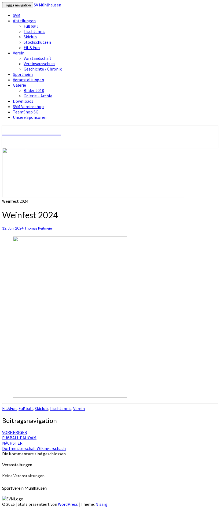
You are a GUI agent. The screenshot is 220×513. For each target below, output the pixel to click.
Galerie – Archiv (38, 95)
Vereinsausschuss (39, 63)
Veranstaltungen (28, 79)
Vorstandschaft (37, 58)
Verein (18, 53)
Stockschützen (37, 42)
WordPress (68, 504)
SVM (16, 15)
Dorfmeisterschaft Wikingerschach (34, 445)
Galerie (19, 85)
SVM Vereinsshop (28, 106)
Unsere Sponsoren (29, 117)
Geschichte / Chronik (43, 69)
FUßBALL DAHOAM (19, 435)
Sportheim (23, 74)
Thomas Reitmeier (38, 228)
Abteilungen (24, 20)
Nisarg (102, 504)
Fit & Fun (32, 47)
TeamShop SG (25, 112)
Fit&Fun (9, 408)
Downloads (23, 101)
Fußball (31, 26)
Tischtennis (34, 31)
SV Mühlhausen (47, 5)
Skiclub (30, 36)
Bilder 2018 (34, 90)
